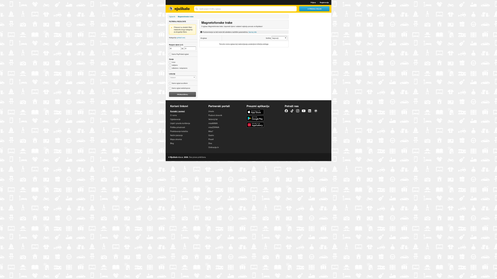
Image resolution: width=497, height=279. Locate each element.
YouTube (303, 110)
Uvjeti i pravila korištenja (180, 123)
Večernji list (213, 119)
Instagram (297, 110)
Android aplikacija (255, 118)
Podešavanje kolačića (179, 131)
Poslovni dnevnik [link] (215, 115)
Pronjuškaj (182, 94)
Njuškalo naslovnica (179, 9)
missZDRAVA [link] (213, 127)
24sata (211, 111)
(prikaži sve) (181, 37)
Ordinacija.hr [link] (213, 147)
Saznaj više (252, 32)
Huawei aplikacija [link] (255, 124)
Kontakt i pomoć (177, 111)
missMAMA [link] (213, 123)
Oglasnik (172, 16)
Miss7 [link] (210, 131)
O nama (173, 115)
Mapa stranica (176, 139)
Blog (172, 143)
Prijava (313, 2)
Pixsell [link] (211, 139)
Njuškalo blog (315, 110)
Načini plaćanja (176, 135)
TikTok (292, 110)
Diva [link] (210, 143)
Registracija (324, 2)
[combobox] (245, 8)
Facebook (286, 110)
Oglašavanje (175, 119)
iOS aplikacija (255, 111)
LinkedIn (310, 110)
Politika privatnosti (177, 127)
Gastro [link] (211, 135)
